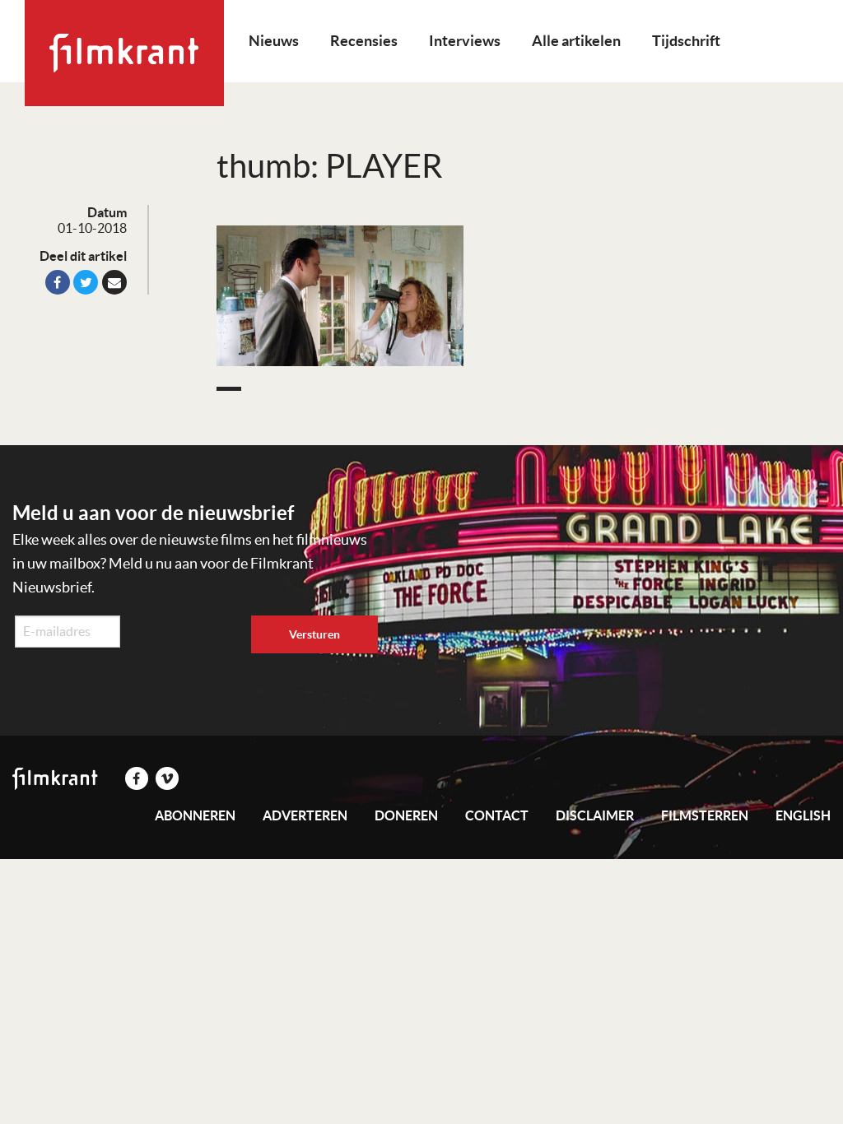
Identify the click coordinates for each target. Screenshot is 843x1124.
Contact (497, 815)
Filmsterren (704, 815)
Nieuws (274, 40)
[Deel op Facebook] (57, 282)
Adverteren (305, 815)
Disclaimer (595, 815)
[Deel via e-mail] (114, 282)
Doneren (406, 815)
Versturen (314, 634)
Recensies (364, 40)
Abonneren (195, 815)
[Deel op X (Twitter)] (85, 282)
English (803, 815)
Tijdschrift (686, 40)
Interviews (465, 40)
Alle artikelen (576, 40)
